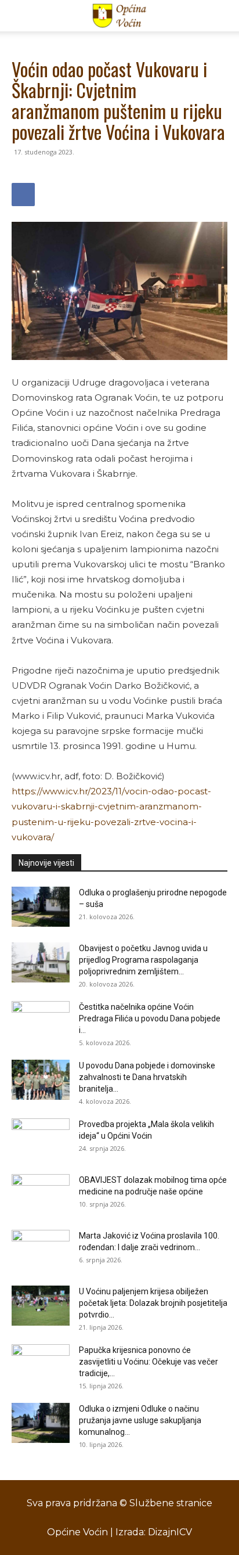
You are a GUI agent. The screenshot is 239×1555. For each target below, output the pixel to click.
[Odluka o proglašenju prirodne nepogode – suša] (41, 907)
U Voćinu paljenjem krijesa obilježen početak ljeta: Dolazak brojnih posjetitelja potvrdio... (153, 1303)
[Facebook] (23, 194)
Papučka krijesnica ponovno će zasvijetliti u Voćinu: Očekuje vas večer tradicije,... (148, 1361)
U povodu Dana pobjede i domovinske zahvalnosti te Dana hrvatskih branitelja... (147, 1077)
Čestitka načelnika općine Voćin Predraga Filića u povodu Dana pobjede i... (149, 1018)
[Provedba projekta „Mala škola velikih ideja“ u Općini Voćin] (41, 1138)
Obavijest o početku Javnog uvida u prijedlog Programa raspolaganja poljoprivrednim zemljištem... (143, 960)
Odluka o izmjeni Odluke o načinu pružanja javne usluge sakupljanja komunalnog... (140, 1420)
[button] (19, 15)
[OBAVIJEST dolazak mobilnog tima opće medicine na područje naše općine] (41, 1194)
